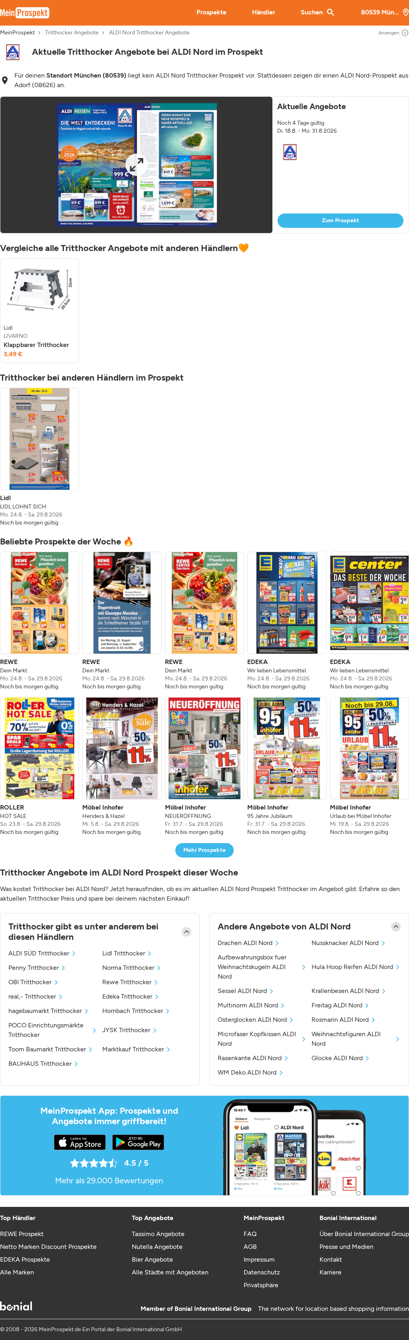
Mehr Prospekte (204, 850)
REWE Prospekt (22, 1234)
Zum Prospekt (340, 220)
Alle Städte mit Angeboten (170, 1272)
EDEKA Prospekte (25, 1259)
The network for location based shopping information (333, 1308)
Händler (263, 12)
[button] (204, 164)
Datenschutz (262, 1272)
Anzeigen (389, 33)
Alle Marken (17, 1272)
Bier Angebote (152, 1259)
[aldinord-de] (13, 52)
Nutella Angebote (157, 1246)
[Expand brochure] (136, 165)
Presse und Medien (346, 1246)
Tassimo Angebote (158, 1234)
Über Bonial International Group (364, 1234)
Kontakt (331, 1259)
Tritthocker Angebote (72, 33)
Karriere (330, 1272)
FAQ (250, 1234)
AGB (250, 1246)
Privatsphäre (261, 1285)
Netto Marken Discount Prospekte (48, 1246)
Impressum (259, 1259)
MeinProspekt (17, 33)
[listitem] (39, 310)
